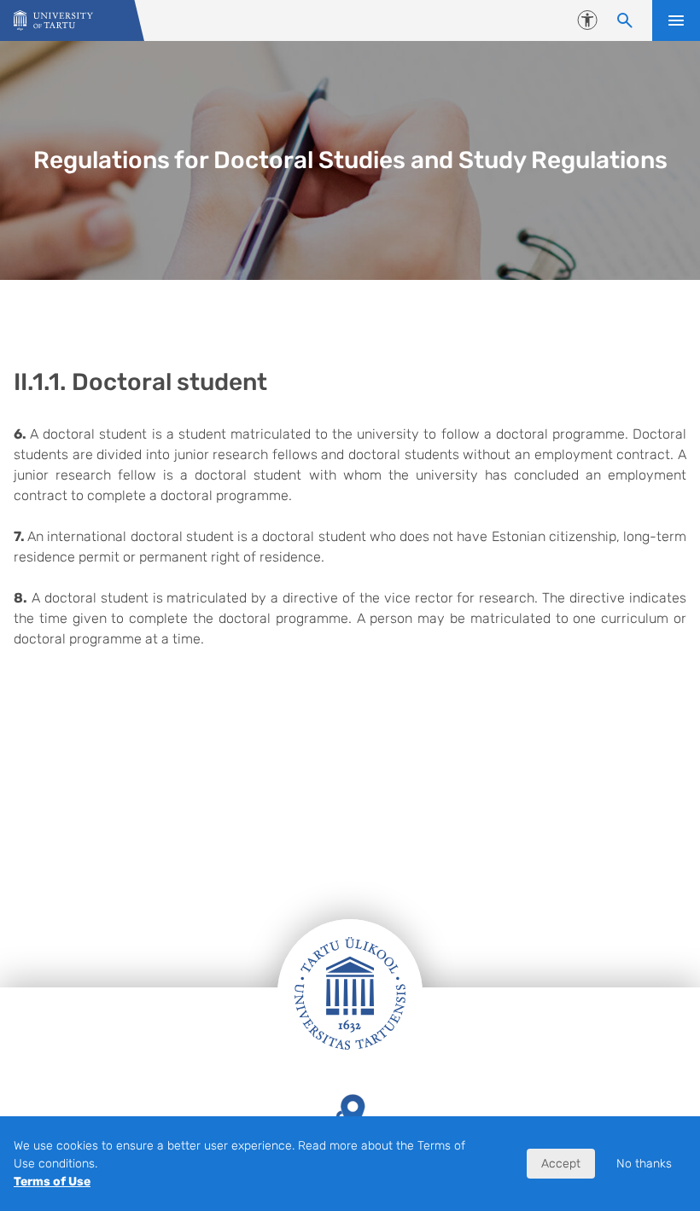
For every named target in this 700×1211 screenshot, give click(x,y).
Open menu (676, 20)
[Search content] (624, 20)
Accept (560, 1163)
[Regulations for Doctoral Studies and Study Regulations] (53, 21)
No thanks (644, 1163)
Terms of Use (52, 1181)
